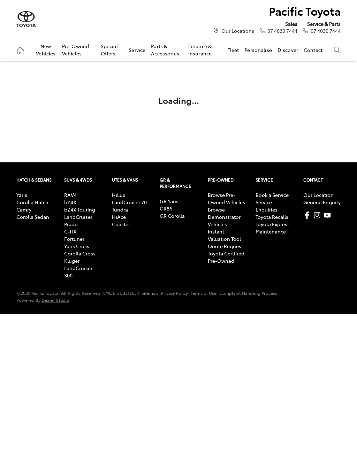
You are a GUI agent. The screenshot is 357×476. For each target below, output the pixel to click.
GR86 (166, 208)
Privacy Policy (174, 293)
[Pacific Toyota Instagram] (318, 215)
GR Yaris (169, 201)
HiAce (119, 216)
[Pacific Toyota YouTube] (329, 215)
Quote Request (225, 246)
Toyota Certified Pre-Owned (226, 257)
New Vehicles (45, 49)
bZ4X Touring (79, 209)
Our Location (318, 194)
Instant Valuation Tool (224, 235)
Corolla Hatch (32, 202)
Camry (23, 209)
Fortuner (74, 238)
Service (137, 49)
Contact (313, 49)
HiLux (118, 194)
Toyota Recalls (272, 216)
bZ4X (70, 202)
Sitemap (150, 293)
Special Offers (109, 49)
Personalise (258, 49)
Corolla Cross (80, 253)
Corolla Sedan (32, 216)
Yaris (21, 194)
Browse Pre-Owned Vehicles (226, 198)
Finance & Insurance (200, 49)
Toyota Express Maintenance (273, 228)
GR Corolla (172, 215)
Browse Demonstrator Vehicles (224, 217)
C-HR (70, 231)
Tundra (120, 209)
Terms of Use (204, 293)
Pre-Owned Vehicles (75, 49)
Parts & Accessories (165, 49)
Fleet (233, 49)
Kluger (71, 260)
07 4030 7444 (282, 30)
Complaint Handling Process (248, 293)
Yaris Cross (76, 246)
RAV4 (70, 194)
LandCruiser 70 (129, 202)
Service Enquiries (267, 206)
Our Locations (237, 30)
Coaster (121, 224)
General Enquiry (322, 202)
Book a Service (272, 194)
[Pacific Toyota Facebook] (308, 215)
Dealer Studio (55, 300)
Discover (288, 49)
